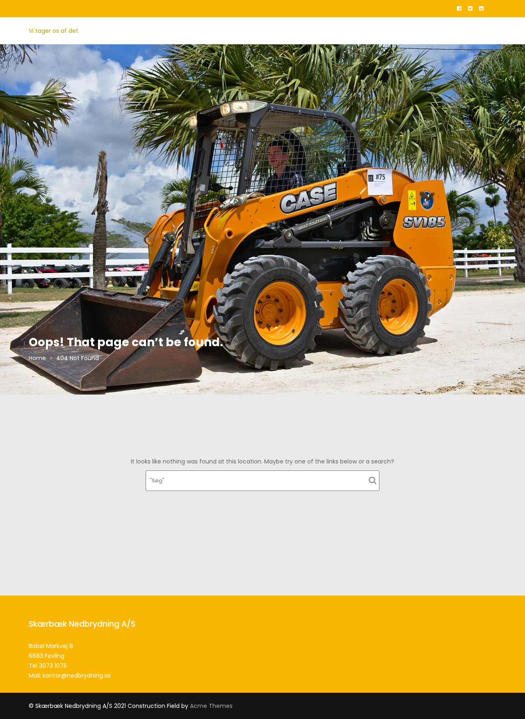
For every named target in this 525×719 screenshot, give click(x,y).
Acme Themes (211, 706)
